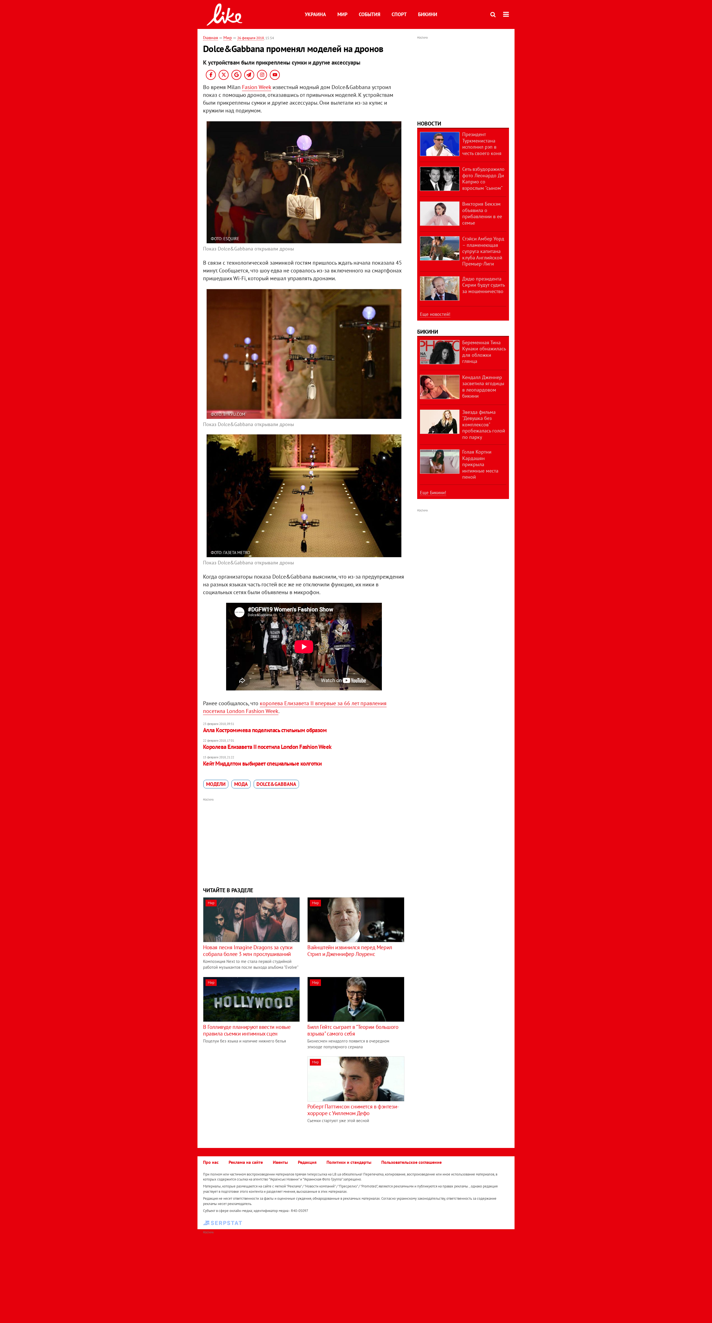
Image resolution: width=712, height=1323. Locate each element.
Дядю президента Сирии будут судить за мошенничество (483, 285)
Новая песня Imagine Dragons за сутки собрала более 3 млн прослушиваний (248, 951)
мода (241, 784)
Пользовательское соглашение (411, 1162)
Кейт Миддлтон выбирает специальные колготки (262, 763)
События (369, 14)
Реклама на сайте (246, 1162)
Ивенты (280, 1162)
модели (216, 784)
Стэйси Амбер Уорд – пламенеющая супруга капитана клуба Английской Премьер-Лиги (483, 251)
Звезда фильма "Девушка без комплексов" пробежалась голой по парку (483, 424)
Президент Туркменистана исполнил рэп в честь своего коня (481, 143)
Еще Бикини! (433, 493)
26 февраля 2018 (250, 38)
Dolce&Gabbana (276, 784)
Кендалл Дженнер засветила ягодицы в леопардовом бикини (483, 386)
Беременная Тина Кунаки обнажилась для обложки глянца (484, 352)
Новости (429, 123)
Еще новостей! (435, 314)
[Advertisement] (304, 842)
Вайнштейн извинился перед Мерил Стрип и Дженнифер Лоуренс (349, 951)
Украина (315, 14)
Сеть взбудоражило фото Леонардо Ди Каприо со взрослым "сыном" (483, 178)
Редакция (307, 1162)
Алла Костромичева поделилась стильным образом (265, 730)
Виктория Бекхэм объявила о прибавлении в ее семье (482, 213)
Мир (342, 14)
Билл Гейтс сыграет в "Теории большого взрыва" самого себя (352, 1030)
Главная (210, 37)
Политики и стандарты (349, 1162)
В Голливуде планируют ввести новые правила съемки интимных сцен (246, 1030)
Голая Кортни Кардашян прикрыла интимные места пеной (480, 464)
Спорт (399, 14)
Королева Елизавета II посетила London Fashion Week (267, 747)
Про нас (211, 1162)
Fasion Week (256, 87)
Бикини (427, 14)
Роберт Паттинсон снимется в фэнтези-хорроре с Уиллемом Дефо (353, 1110)
